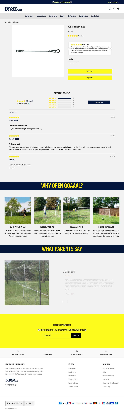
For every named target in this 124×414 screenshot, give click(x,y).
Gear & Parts (53, 16)
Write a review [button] (99, 102)
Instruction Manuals (108, 369)
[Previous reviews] (69, 48)
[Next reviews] (110, 48)
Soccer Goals (29, 16)
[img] (14, 117)
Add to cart (90, 71)
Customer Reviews (108, 376)
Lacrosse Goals (41, 16)
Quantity (70, 59)
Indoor (62, 16)
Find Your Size (72, 16)
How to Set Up (83, 16)
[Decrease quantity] (69, 63)
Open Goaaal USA (12, 408)
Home (6, 22)
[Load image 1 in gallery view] (38, 51)
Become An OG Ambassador (111, 383)
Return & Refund (73, 383)
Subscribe (76, 335)
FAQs (104, 372)
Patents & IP (72, 376)
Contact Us (106, 379)
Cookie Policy (72, 372)
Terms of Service (73, 387)
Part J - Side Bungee (14, 22)
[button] (73, 36)
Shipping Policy (72, 379)
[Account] (110, 9)
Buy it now (90, 78)
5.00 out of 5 (29, 101)
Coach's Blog (95, 16)
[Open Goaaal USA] (13, 8)
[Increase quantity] (77, 63)
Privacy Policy (72, 369)
